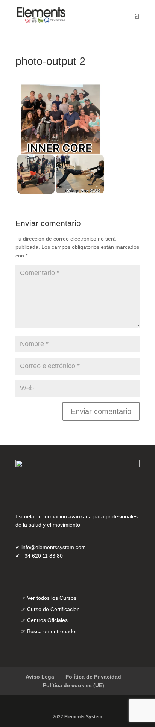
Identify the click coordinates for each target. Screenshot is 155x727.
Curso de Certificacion (53, 609)
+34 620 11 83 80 (42, 556)
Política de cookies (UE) (73, 685)
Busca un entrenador (52, 631)
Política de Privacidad (93, 677)
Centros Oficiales (47, 620)
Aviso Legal (41, 677)
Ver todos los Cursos (51, 598)
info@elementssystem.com (53, 547)
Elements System (83, 716)
